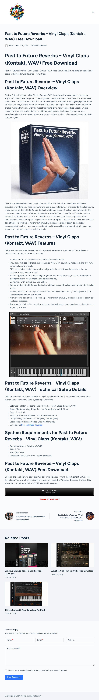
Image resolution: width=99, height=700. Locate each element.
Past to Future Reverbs (31, 425)
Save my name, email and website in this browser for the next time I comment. (37, 670)
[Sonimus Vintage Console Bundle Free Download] (26, 555)
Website (71, 640)
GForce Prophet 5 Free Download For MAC (25, 610)
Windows (43, 46)
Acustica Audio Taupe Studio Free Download (72, 571)
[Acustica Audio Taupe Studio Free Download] (72, 555)
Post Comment (13, 677)
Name (10, 640)
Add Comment (13, 648)
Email (40, 640)
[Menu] (93, 12)
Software (35, 46)
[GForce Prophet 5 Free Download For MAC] (26, 594)
